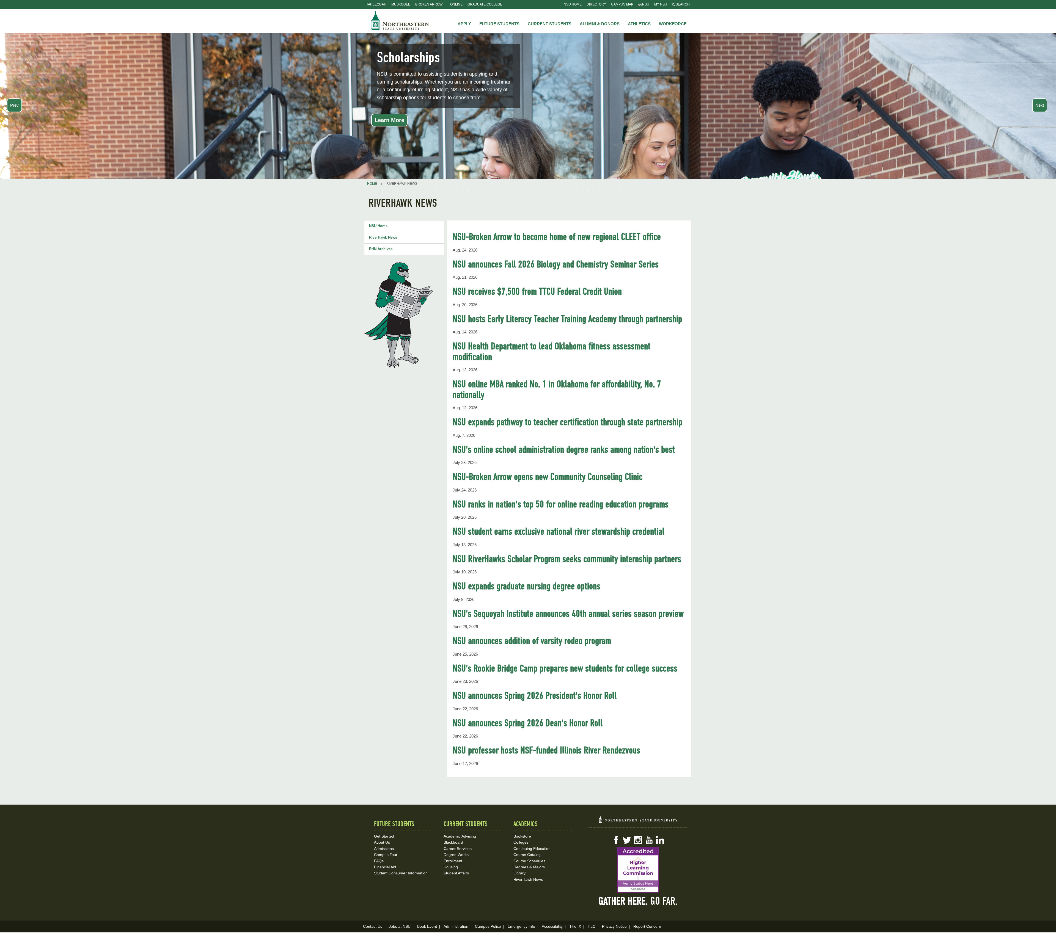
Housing (451, 867)
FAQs (379, 861)
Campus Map (622, 4)
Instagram (638, 840)
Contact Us (372, 926)
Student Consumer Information (401, 873)
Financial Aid (385, 867)
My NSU (660, 4)
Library (519, 873)
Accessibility (552, 926)
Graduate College (485, 4)
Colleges (521, 842)
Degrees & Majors (529, 867)
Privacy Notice (614, 926)
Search (682, 4)
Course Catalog (527, 854)
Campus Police (488, 926)
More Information (397, 120)
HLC (591, 926)
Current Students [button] (549, 23)
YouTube (649, 840)
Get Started (384, 836)
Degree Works (456, 854)
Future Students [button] (499, 23)
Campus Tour (385, 854)
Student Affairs (456, 873)
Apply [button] (464, 23)
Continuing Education (532, 848)
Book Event (427, 926)
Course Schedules (529, 861)
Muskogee (400, 4)
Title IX (575, 926)
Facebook (616, 840)
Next (1039, 105)
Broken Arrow (428, 4)
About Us (382, 842)
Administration (456, 926)
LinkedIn (660, 840)
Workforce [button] (673, 23)
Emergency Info (521, 926)
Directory (596, 4)
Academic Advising (460, 836)
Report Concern (647, 926)
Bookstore (522, 836)
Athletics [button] (639, 23)
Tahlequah (376, 4)
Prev (14, 105)
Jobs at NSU (400, 926)
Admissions (384, 848)
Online (456, 4)
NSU (400, 20)
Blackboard (453, 842)
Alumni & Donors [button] (600, 23)
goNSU (643, 4)
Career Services (458, 848)
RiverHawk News (383, 237)
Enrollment (453, 861)
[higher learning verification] (638, 870)
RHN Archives (380, 249)
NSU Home (573, 4)
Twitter (627, 840)
